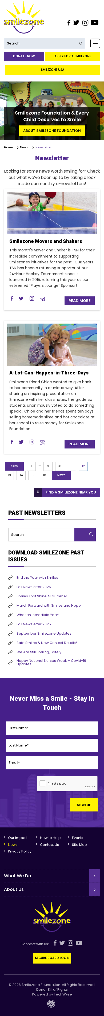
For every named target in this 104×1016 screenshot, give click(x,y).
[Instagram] (85, 22)
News (24, 147)
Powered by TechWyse (52, 994)
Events (77, 837)
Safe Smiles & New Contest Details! (47, 642)
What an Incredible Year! (38, 615)
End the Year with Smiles (37, 577)
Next (61, 475)
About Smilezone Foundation (52, 130)
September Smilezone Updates (44, 633)
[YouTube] (95, 22)
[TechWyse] (52, 1005)
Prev (14, 466)
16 (44, 475)
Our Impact (17, 837)
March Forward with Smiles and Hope (49, 605)
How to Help (50, 837)
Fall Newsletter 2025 (34, 587)
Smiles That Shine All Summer (42, 596)
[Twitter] (76, 22)
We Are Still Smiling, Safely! (39, 652)
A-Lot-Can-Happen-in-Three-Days (49, 373)
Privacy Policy (19, 851)
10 (59, 466)
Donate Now (24, 56)
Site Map (79, 844)
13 (9, 475)
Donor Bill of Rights (52, 989)
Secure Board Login (52, 958)
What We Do (17, 876)
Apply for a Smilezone (72, 56)
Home (9, 147)
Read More (80, 300)
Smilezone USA (52, 70)
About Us (14, 889)
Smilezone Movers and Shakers (45, 241)
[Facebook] (69, 22)
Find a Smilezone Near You (71, 492)
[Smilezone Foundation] (24, 17)
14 (21, 475)
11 (71, 466)
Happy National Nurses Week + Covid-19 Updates (51, 662)
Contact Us (49, 844)
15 (32, 475)
